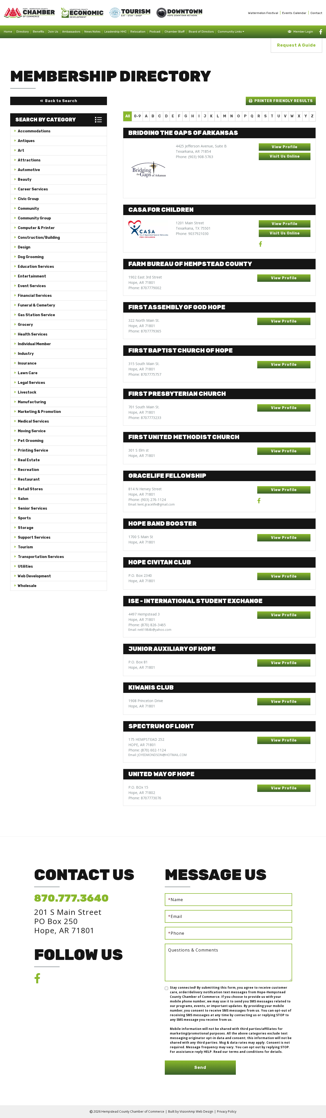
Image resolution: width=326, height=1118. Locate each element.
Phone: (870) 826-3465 (147, 624)
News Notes (92, 31)
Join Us (53, 31)
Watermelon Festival (263, 13)
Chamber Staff (175, 31)
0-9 (137, 116)
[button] (58, 101)
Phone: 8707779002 (144, 287)
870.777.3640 (71, 898)
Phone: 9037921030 (192, 233)
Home (8, 31)
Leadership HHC (115, 31)
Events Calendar (294, 13)
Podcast (155, 31)
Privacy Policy (226, 1111)
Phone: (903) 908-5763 (194, 156)
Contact (316, 13)
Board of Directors (201, 31)
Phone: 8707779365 (144, 331)
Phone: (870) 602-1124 (147, 750)
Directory (22, 31)
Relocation (137, 31)
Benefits (38, 31)
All (127, 116)
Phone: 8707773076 (144, 797)
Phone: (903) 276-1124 (147, 499)
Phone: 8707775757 (144, 374)
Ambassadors (71, 31)
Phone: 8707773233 (144, 417)
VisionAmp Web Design (196, 1111)
